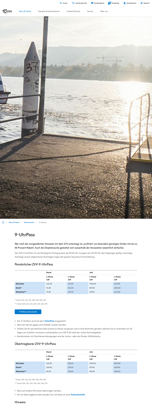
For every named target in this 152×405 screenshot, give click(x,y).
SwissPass (49, 321)
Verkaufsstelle (78, 394)
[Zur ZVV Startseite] (7, 11)
